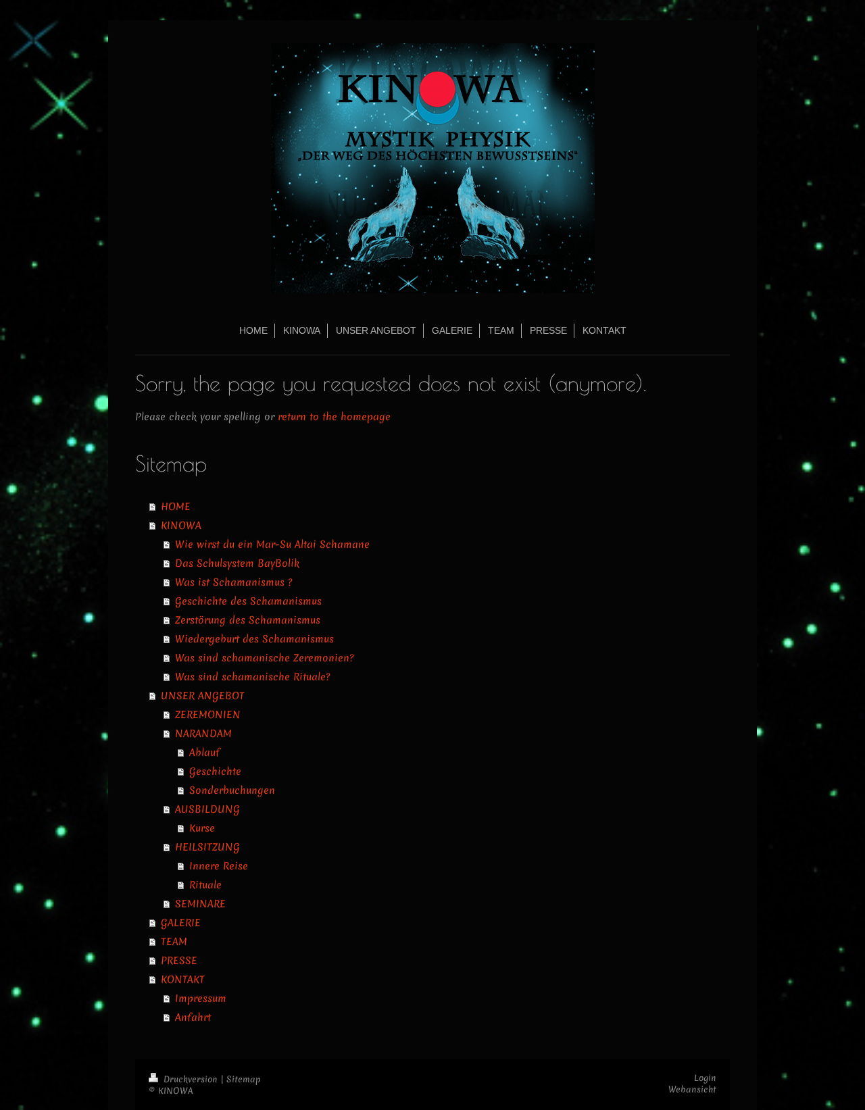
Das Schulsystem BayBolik (237, 563)
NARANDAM (203, 733)
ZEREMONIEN (208, 715)
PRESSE (179, 960)
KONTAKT (183, 979)
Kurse (202, 828)
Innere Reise (218, 866)
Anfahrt (193, 1017)
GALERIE (181, 923)
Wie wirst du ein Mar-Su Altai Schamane (272, 544)
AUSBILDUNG (207, 809)
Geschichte (215, 771)
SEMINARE (200, 904)
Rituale (205, 885)
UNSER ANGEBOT (203, 696)
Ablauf (204, 752)
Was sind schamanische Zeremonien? (264, 658)
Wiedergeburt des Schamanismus (254, 639)
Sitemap (243, 1079)
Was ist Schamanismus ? (233, 582)
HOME (176, 506)
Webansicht (692, 1089)
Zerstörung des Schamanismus (247, 620)
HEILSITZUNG (207, 847)
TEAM (174, 942)
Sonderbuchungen (232, 790)
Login (705, 1078)
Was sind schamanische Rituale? (252, 677)
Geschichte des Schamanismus (248, 601)
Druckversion (190, 1079)
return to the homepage (334, 417)
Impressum (200, 998)
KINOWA (181, 525)
